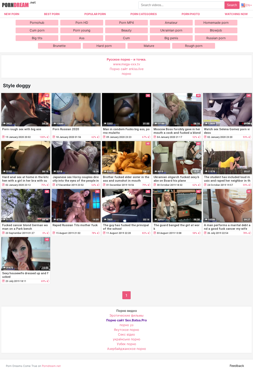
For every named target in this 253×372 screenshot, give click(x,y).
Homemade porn (215, 23)
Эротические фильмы (126, 315)
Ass (81, 38)
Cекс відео (126, 334)
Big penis (171, 38)
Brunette (59, 46)
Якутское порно (126, 330)
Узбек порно (126, 344)
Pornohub (37, 23)
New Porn (11, 14)
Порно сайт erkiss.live (126, 69)
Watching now (236, 14)
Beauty (126, 30)
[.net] (15, 5)
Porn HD (82, 23)
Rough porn (193, 46)
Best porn (51, 14)
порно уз (126, 325)
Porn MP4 (126, 23)
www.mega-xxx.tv (126, 64)
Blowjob (216, 30)
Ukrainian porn (171, 30)
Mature (149, 46)
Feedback (237, 366)
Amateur (171, 23)
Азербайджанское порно (126, 349)
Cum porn (37, 30)
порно (126, 74)
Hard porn (104, 46)
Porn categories (143, 14)
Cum (126, 38)
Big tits (37, 38)
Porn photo (191, 14)
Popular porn (95, 14)
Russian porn (216, 38)
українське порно (126, 339)
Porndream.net (51, 365)
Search (232, 5)
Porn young (81, 30)
